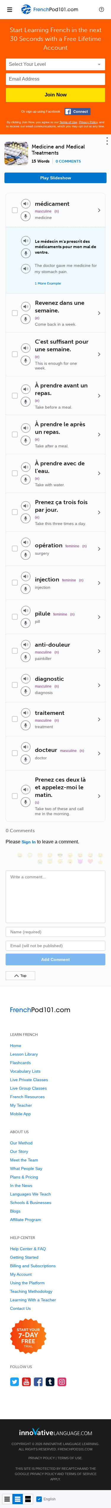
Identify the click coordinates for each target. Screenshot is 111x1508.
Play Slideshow (55, 177)
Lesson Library (24, 1054)
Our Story (19, 1151)
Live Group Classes (28, 1088)
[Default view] (17, 1499)
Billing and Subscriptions (33, 1265)
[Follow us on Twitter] (14, 1381)
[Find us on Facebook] (38, 1381)
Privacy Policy (88, 122)
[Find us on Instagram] (62, 1381)
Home (15, 1045)
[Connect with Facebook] (77, 111)
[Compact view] (7, 1499)
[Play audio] (25, 203)
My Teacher (21, 1105)
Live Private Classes (29, 1079)
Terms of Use (68, 122)
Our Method (21, 1143)
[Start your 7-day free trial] (28, 1336)
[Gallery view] (28, 1499)
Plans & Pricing (24, 1177)
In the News (21, 1185)
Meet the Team (24, 1160)
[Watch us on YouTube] (26, 1381)
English (50, 1499)
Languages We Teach (30, 1194)
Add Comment (55, 959)
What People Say (26, 1168)
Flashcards (20, 1062)
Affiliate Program (25, 1219)
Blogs (15, 1211)
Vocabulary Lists (25, 1071)
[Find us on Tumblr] (50, 1381)
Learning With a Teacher (33, 1300)
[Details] (99, 210)
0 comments (68, 161)
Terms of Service (80, 1474)
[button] (101, 9)
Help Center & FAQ (28, 1248)
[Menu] (9, 9)
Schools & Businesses (30, 1202)
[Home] (50, 13)
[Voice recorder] (25, 216)
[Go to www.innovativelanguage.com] (55, 1431)
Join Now (56, 95)
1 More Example (48, 283)
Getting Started (24, 1257)
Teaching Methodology (31, 1291)
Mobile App (20, 1113)
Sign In (29, 842)
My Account (21, 1274)
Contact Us (20, 1308)
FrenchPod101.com (75, 1449)
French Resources (27, 1096)
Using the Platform (27, 1282)
